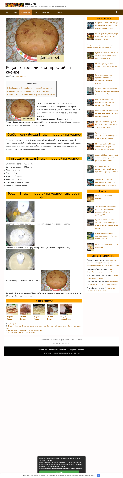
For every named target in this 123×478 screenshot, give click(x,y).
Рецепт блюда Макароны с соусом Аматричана (25, 330)
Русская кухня (61, 326)
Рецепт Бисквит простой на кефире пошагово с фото (31, 94)
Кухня (36, 12)
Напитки (45, 12)
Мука (45, 326)
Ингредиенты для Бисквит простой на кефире (28, 91)
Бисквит (11, 326)
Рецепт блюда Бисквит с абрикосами (21, 332)
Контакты (79, 340)
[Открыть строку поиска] (116, 12)
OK (98, 475)
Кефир (24, 326)
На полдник (51, 326)
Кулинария (25, 12)
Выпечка (18, 326)
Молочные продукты (34, 326)
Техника (59, 12)
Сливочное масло (74, 326)
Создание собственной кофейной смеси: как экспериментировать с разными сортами (103, 263)
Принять (59, 473)
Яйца (8, 328)
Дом (15, 12)
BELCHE (31, 3)
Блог (8, 12)
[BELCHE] (14, 5)
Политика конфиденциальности (62, 340)
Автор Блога (45, 340)
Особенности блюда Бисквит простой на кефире (29, 88)
